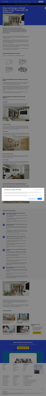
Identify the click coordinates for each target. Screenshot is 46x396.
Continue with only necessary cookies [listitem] (38, 189)
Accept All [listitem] (39, 198)
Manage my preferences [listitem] (32, 198)
